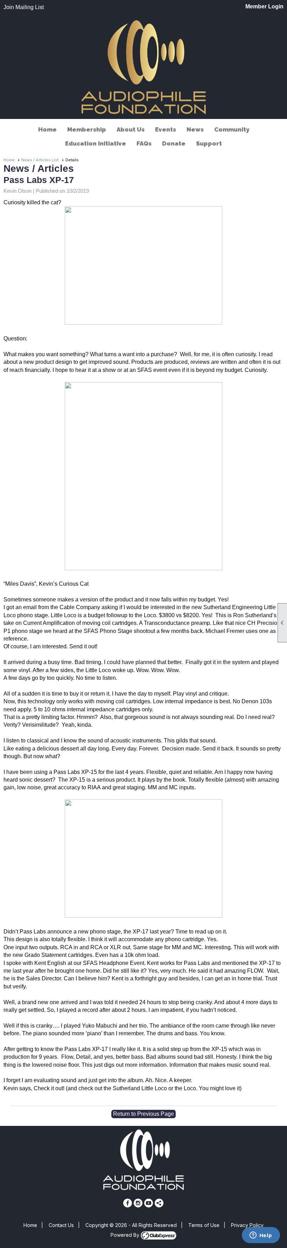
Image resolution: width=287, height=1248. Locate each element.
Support (209, 143)
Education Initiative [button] (95, 143)
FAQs (144, 143)
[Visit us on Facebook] (127, 1203)
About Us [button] (131, 129)
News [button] (195, 129)
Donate (174, 143)
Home (47, 129)
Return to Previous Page (143, 1114)
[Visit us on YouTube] (148, 1203)
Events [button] (165, 129)
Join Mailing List (24, 7)
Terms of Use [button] (203, 1225)
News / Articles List (40, 159)
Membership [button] (86, 129)
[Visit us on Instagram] (138, 1203)
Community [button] (231, 129)
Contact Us (61, 1225)
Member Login (264, 6)
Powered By (126, 1235)
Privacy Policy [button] (247, 1225)
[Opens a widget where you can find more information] (260, 1236)
